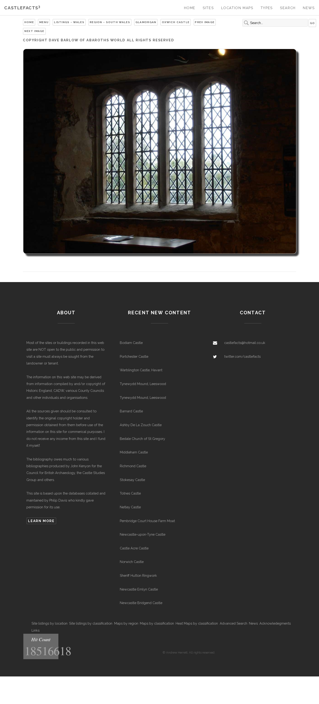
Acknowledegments (275, 623)
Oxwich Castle (176, 22)
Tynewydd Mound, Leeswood (143, 384)
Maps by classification (157, 623)
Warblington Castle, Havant (141, 370)
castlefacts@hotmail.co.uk (244, 343)
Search (288, 8)
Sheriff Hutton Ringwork (138, 575)
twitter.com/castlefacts (242, 356)
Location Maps (237, 8)
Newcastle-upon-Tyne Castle (142, 534)
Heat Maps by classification (197, 623)
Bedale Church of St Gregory (142, 439)
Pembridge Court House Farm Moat (147, 521)
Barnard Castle (131, 411)
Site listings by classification (90, 623)
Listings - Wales (69, 22)
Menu (44, 22)
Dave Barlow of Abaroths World (87, 40)
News (309, 8)
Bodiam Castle (131, 343)
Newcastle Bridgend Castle (141, 603)
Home (189, 8)
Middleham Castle (134, 452)
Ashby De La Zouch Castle (141, 425)
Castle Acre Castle (134, 548)
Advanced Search (233, 623)
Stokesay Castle (132, 480)
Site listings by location (49, 623)
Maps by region (126, 623)
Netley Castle (130, 507)
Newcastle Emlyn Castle (139, 589)
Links (35, 630)
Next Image (34, 31)
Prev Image (204, 22)
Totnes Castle (130, 493)
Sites (208, 8)
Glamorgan (145, 22)
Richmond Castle (133, 466)
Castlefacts (22, 7)
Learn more (41, 521)
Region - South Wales (110, 22)
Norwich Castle (132, 562)
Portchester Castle (134, 356)
